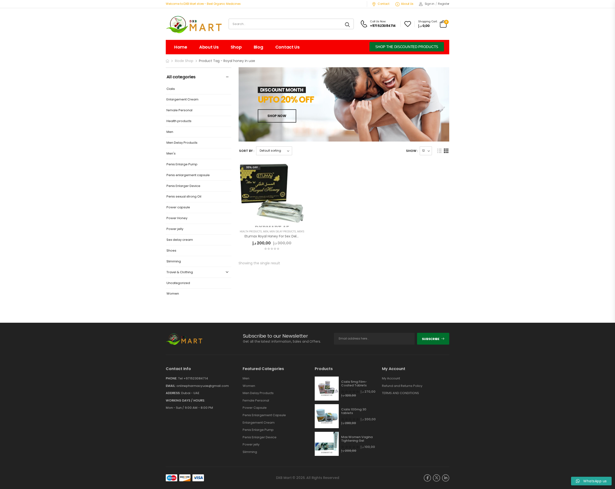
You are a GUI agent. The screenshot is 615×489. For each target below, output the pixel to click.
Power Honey (176, 218)
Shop (236, 47)
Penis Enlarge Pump (181, 164)
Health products (178, 121)
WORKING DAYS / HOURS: (185, 400)
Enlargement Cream (182, 100)
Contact (383, 4)
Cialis (170, 89)
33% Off (252, 167)
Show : (412, 151)
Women (172, 294)
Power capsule (178, 207)
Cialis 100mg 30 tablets (353, 411)
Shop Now (276, 115)
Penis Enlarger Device (183, 186)
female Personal (179, 110)
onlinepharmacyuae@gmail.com (202, 386)
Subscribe (430, 339)
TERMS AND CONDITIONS (400, 393)
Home (180, 47)
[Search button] (347, 24)
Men (169, 132)
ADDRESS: (173, 393)
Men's (171, 154)
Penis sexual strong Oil (183, 197)
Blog (258, 47)
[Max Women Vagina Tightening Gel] (327, 444)
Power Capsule (255, 408)
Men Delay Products (181, 143)
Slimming (173, 262)
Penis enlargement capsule (188, 175)
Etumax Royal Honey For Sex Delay (273, 236)
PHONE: (171, 378)
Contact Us (287, 47)
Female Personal (256, 400)
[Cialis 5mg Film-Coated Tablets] (327, 389)
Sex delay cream (179, 240)
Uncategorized (178, 283)
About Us (407, 4)
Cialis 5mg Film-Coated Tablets (354, 383)
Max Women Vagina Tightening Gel (357, 439)
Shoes (171, 251)
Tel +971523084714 (193, 378)
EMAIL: (171, 386)
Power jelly (174, 229)
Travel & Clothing (179, 272)
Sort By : (246, 151)
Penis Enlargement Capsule (264, 415)
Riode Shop (184, 60)
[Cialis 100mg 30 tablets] (327, 416)
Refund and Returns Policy (402, 386)
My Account (391, 378)
